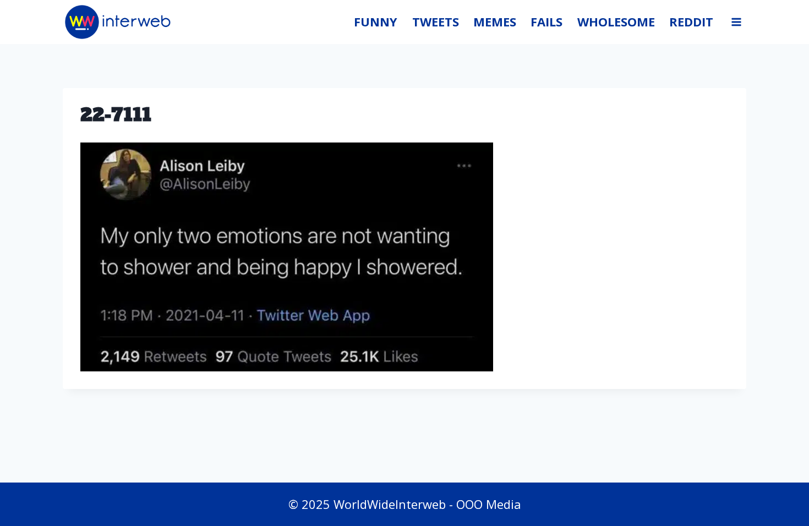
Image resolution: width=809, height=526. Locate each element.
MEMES (494, 21)
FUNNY (375, 21)
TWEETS (435, 21)
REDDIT (691, 21)
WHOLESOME (616, 21)
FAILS (546, 21)
